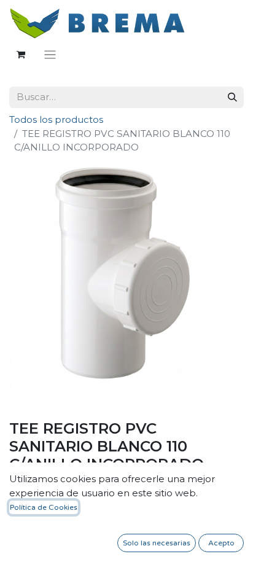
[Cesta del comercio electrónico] (21, 54)
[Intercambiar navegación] (50, 54)
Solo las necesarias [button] (156, 543)
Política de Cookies (43, 507)
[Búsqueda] (232, 97)
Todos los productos (56, 119)
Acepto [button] (221, 543)
